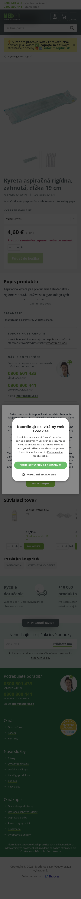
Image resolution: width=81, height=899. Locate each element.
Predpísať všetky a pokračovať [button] (40, 465)
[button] (40, 474)
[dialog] (40, 449)
